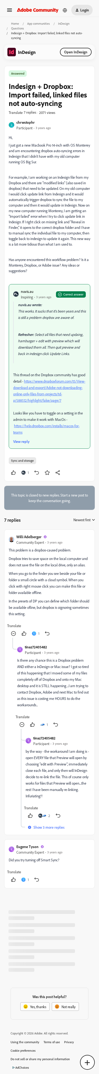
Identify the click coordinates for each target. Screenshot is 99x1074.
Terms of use (52, 1042)
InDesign (63, 23)
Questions (17, 28)
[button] (9, 12)
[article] (49, 586)
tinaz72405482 (36, 647)
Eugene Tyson (27, 846)
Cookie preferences (23, 1050)
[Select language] (65, 10)
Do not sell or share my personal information (40, 1059)
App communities (38, 23)
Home (15, 23)
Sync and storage (22, 461)
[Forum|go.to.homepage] (38, 10)
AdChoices (22, 1067)
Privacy (69, 1042)
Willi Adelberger (28, 536)
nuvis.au (27, 291)
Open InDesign (75, 52)
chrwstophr (25, 122)
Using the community (25, 1042)
